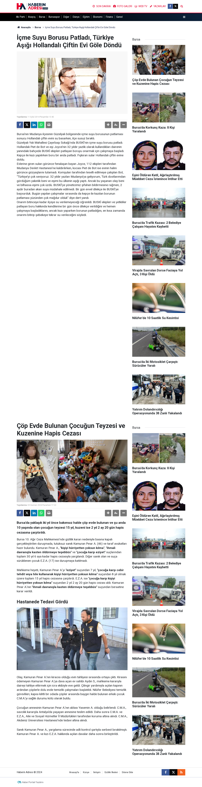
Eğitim (86, 16)
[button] (108, 125)
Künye (86, 772)
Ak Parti (20, 16)
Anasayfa (26, 27)
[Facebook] (20, 125)
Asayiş (32, 16)
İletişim (97, 772)
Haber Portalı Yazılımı (32, 782)
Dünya (76, 16)
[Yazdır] (49, 125)
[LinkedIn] (34, 125)
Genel (119, 16)
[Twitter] (27, 125)
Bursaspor (54, 16)
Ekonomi (97, 16)
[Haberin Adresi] (32, 6)
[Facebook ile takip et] (170, 6)
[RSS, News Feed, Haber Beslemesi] (181, 772)
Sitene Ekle (127, 772)
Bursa (42, 16)
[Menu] (184, 17)
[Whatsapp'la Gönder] (41, 125)
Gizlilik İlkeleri (111, 772)
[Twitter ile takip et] (175, 6)
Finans (109, 16)
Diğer (66, 16)
